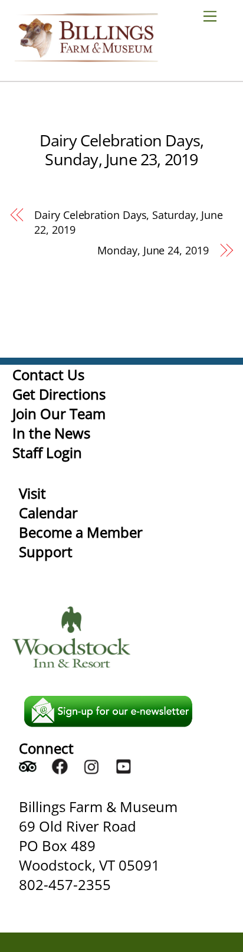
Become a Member (81, 532)
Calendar (48, 512)
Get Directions (59, 394)
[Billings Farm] (86, 56)
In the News (51, 433)
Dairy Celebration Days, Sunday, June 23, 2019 (121, 149)
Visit (32, 493)
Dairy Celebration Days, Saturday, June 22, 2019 (128, 222)
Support (46, 551)
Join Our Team (59, 413)
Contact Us (48, 374)
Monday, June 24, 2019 (152, 250)
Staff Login (47, 452)
